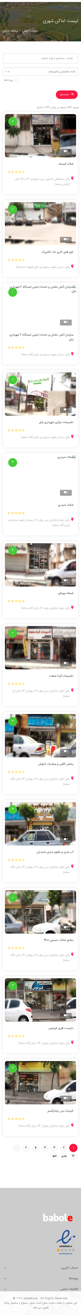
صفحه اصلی (30, 30)
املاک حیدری (65, 505)
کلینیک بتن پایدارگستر (60, 1111)
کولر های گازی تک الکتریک (57, 252)
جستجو (65, 94)
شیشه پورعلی (65, 593)
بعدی (63, 1156)
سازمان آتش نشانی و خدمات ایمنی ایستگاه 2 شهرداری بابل (41, 337)
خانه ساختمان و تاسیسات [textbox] (41, 72)
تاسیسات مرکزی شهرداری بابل (56, 422)
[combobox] (40, 72)
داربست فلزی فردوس (61, 1028)
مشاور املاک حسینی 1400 (58, 940)
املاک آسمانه (66, 164)
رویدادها (8, 80)
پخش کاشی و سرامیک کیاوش (55, 764)
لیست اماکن (10, 30)
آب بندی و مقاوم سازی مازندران (55, 852)
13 (73, 1156)
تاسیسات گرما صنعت (61, 676)
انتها (54, 1156)
